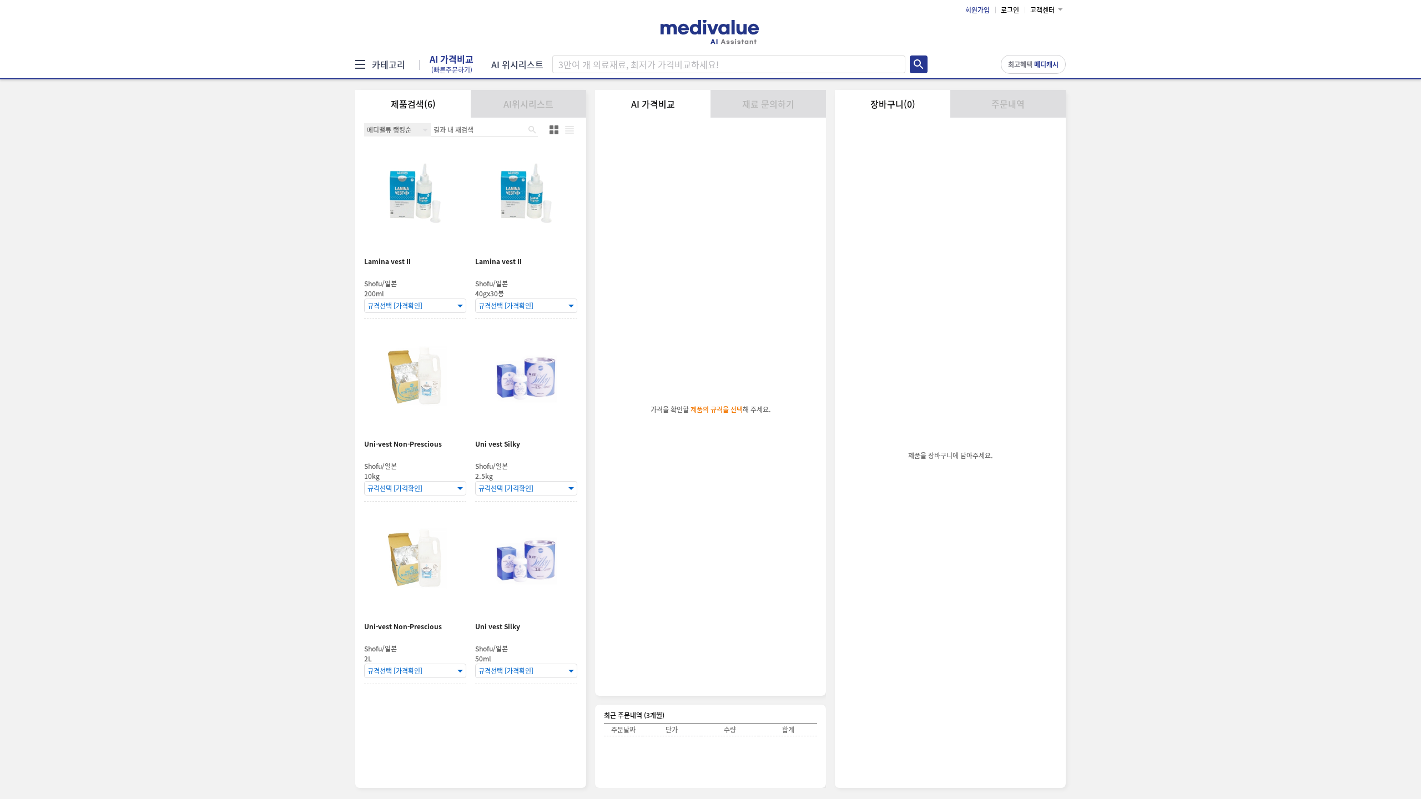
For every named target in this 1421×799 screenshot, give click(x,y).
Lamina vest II (387, 261)
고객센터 (1042, 10)
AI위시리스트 (528, 103)
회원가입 (977, 10)
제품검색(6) (413, 103)
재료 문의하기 (768, 103)
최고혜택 (1033, 64)
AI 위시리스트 (517, 64)
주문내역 (1008, 103)
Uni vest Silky (497, 444)
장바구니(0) (892, 103)
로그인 (1010, 10)
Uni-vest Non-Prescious (403, 444)
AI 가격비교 (451, 64)
